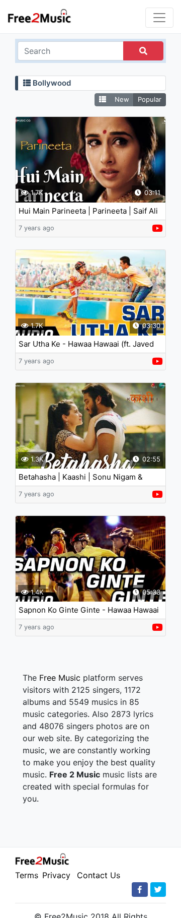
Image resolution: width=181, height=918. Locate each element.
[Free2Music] (39, 15)
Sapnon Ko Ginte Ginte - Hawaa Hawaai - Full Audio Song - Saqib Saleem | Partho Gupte (89, 610)
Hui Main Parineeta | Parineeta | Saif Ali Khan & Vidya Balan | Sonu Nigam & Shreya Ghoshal (88, 211)
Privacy (56, 875)
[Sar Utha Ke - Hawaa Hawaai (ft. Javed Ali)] (90, 293)
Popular (149, 99)
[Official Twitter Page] (158, 889)
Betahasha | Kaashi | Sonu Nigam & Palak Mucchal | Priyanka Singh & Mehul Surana (89, 477)
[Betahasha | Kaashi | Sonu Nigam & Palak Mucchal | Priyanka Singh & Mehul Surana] (90, 426)
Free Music (59, 678)
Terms (26, 875)
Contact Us (98, 875)
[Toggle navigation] (159, 18)
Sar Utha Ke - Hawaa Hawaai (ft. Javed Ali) (86, 344)
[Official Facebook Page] (140, 889)
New (122, 99)
